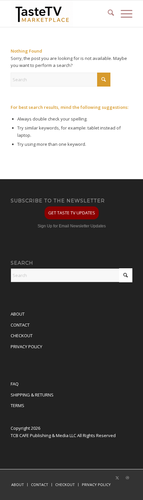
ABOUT (18, 314)
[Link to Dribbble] (127, 478)
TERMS (17, 405)
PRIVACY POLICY (26, 347)
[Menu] (123, 13)
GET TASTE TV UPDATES (71, 213)
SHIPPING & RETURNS (32, 395)
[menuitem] (107, 13)
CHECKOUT (22, 336)
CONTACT (20, 325)
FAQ (15, 384)
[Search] (107, 13)
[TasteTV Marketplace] (59, 13)
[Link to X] (117, 478)
